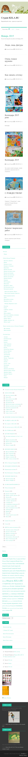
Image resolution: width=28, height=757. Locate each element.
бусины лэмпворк (15, 586)
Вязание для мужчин (8, 276)
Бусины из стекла (8, 264)
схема (8, 608)
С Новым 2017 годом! (8, 630)
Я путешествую (6, 334)
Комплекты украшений (11, 407)
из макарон (8, 502)
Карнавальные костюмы (10, 469)
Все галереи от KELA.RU (10, 423)
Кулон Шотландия (7, 637)
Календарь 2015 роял (12, 116)
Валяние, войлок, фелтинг (12, 495)
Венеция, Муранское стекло (11, 303)
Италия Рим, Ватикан (9, 349)
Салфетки (8, 409)
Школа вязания (7, 330)
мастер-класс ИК (11, 601)
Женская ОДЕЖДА (10, 451)
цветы (3, 610)
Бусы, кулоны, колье (10, 399)
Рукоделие (7, 491)
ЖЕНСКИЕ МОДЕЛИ (10, 449)
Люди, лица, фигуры (14, 45)
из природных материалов (12, 504)
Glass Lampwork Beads (12, 561)
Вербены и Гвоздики (10, 533)
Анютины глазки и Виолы (11, 530)
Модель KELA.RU (14, 580)
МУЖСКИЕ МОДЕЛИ (10, 476)
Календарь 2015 (12, 159)
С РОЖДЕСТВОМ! (13, 193)
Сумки (5, 311)
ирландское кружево (19, 591)
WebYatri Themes (23, 755)
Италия (5, 347)
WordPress (23, 753)
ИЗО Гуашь (6, 283)
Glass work (15, 563)
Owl (17, 578)
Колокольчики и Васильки (11, 537)
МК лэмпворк (7, 328)
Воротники (6, 267)
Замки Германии (7, 344)
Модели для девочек (10, 440)
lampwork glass (6, 573)
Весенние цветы (9, 535)
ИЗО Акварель (7, 282)
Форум (5, 254)
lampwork (17, 566)
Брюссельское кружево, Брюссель (12, 293)
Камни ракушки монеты (9, 295)
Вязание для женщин (8, 273)
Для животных (9, 402)
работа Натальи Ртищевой (8, 605)
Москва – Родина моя (9, 358)
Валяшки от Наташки (8, 266)
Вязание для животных (9, 275)
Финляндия (6, 365)
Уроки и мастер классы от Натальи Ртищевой (13, 326)
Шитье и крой (7, 322)
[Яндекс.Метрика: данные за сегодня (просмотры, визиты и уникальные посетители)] (6, 698)
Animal (4, 559)
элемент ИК (8, 610)
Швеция (5, 377)
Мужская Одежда (9, 478)
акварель (8, 586)
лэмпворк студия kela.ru (12, 598)
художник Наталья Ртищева (14, 608)
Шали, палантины (8, 316)
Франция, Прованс (8, 374)
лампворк (14, 594)
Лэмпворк (8, 509)
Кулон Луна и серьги (7, 640)
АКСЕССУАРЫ (8, 393)
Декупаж (8, 497)
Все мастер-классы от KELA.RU (12, 427)
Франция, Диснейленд (9, 368)
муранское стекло (17, 603)
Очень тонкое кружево (11, 59)
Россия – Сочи (7, 363)
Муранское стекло (8, 301)
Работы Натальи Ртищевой (9, 258)
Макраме (8, 511)
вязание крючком (17, 588)
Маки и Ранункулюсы (10, 538)
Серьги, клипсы (9, 411)
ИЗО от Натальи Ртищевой (11, 463)
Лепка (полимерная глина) (12, 507)
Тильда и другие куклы (11, 515)
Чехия (5, 375)
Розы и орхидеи (9, 540)
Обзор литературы (9, 487)
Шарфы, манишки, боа (9, 320)
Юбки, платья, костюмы (11, 458)
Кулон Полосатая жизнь (8, 633)
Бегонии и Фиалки (10, 531)
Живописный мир (7, 627)
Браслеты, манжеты (8, 260)
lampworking (14, 573)
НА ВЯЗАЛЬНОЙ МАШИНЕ (11, 484)
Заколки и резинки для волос (12, 406)
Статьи (6, 524)
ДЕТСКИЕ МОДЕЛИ (10, 433)
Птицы (7, 513)
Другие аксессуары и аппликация (13, 404)
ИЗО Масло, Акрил (8, 285)
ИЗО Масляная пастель (9, 287)
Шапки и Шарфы (9, 455)
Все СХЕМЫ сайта (9, 430)
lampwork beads (6, 568)
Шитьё (7, 516)
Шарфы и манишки (10, 457)
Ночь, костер (17, 651)
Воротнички (8, 400)
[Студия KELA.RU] (6, 8)
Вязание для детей (8, 269)
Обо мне (5, 251)
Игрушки (6, 280)
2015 (13, 29)
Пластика (6, 306)
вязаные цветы (6, 591)
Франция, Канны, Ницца (9, 370)
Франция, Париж (7, 372)
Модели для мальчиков (11, 441)
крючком (5, 594)
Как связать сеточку (13, 74)
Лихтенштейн (7, 354)
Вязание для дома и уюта (9, 271)
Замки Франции (7, 345)
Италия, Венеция (7, 351)
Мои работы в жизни (8, 299)
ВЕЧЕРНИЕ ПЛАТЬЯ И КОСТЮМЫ (13, 417)
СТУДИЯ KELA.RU (8, 584)
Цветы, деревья (7, 313)
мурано (9, 603)
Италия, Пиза (7, 352)
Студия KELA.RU (10, 17)
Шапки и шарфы (9, 445)
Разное (5, 307)
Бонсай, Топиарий (10, 493)
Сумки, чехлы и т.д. (10, 413)
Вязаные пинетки (8, 278)
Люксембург (6, 356)
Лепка (5, 297)
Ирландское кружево (8, 289)
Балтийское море (7, 338)
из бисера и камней (10, 499)
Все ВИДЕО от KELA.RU (10, 420)
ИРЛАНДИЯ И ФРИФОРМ (11, 466)
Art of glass (9, 559)
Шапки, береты (7, 318)
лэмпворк (20, 593)
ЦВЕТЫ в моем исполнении (11, 527)
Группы (4, 551)
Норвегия (6, 360)
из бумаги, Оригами (10, 500)
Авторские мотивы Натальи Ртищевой (13, 389)
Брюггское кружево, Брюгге (11, 291)
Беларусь (6, 340)
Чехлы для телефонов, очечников (11, 315)
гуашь (11, 591)
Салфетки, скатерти (8, 309)
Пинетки (8, 443)
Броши (5, 262)
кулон (10, 593)
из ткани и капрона (10, 506)
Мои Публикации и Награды (11, 472)
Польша (5, 361)
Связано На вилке (9, 520)
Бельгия (5, 342)
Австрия (6, 337)
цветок (21, 608)
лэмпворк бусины (7, 596)
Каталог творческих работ (13, 229)
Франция (6, 367)
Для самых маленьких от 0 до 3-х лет (14, 436)
